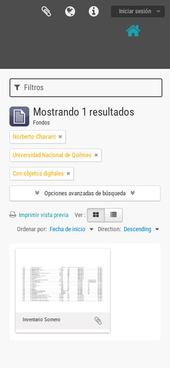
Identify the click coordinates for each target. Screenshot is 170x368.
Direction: (109, 229)
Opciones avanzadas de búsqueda (85, 193)
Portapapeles (46, 12)
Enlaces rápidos (93, 12)
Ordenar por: (32, 229)
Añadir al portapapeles (98, 321)
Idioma (70, 12)
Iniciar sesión (135, 11)
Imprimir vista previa (42, 214)
